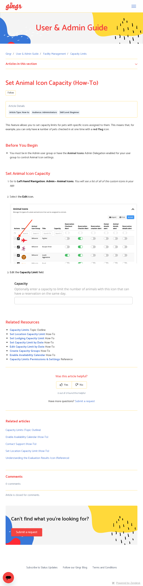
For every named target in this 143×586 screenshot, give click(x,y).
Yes (65, 385)
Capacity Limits (78, 54)
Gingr (9, 54)
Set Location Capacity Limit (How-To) (27, 451)
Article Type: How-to (19, 112)
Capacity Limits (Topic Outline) (23, 430)
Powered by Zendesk (128, 582)
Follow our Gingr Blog (75, 567)
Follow (11, 93)
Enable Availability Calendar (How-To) (27, 437)
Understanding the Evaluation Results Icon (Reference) (37, 458)
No (81, 385)
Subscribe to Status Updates (42, 567)
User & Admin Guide (27, 54)
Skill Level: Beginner (69, 112)
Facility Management (54, 54)
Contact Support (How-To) (21, 444)
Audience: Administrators (44, 112)
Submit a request (85, 401)
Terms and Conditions (104, 567)
